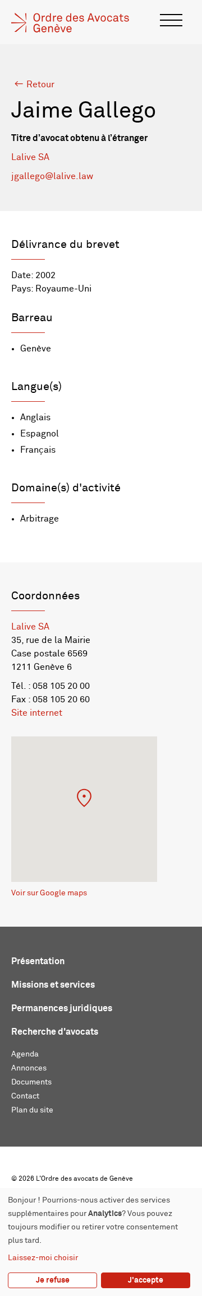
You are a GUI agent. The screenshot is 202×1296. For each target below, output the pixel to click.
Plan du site (32, 1110)
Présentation (38, 961)
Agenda (25, 1054)
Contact (25, 1096)
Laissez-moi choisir (43, 1258)
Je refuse (53, 1280)
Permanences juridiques (61, 1008)
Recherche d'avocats (54, 1031)
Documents (31, 1082)
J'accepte (145, 1280)
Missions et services (53, 984)
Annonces (29, 1068)
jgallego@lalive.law (52, 176)
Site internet (36, 712)
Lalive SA (30, 157)
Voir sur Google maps (49, 893)
